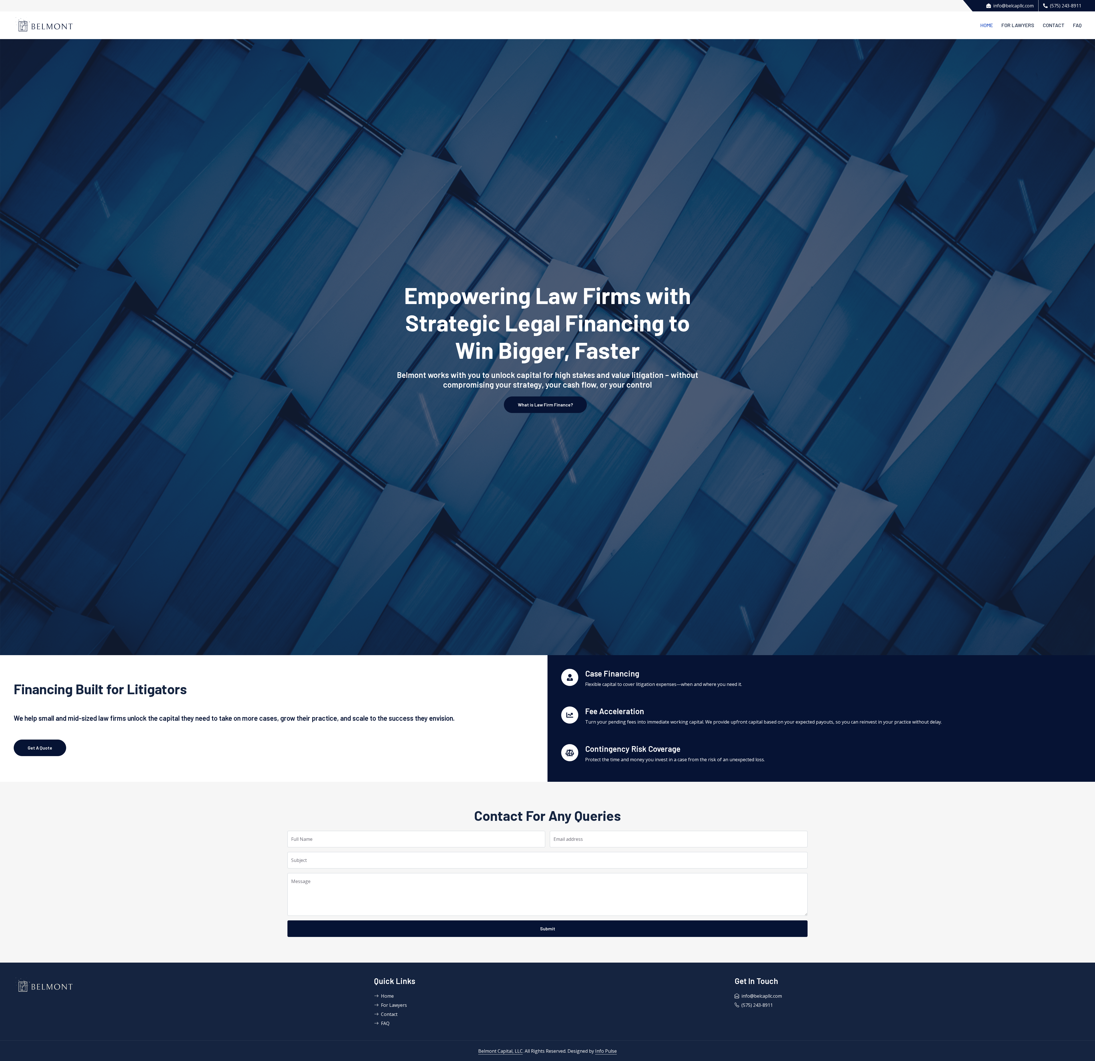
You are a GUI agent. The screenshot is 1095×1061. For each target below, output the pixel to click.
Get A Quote (40, 747)
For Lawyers (1017, 25)
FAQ (1077, 25)
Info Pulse (606, 1051)
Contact (1053, 25)
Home (986, 25)
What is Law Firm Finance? (545, 404)
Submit (547, 928)
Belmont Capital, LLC (500, 1051)
